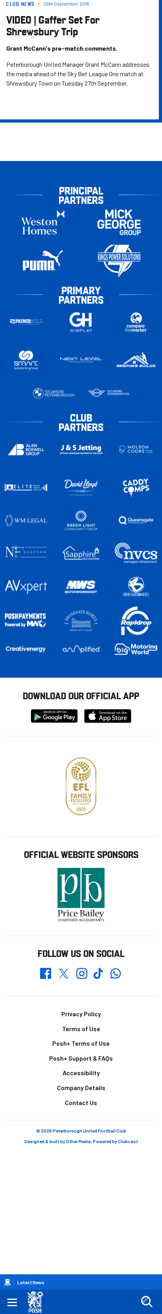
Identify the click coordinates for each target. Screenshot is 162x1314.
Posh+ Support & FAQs (81, 1058)
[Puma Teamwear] (43, 261)
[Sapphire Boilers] (81, 553)
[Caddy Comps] (136, 487)
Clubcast (128, 1141)
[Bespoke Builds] (136, 360)
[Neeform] (26, 553)
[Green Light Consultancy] (81, 520)
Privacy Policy (81, 1013)
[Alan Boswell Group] (26, 450)
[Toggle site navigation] (12, 1302)
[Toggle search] (146, 1302)
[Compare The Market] (136, 322)
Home (7, 1282)
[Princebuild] (26, 322)
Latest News (30, 1282)
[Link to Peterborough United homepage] (38, 1302)
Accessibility (81, 1072)
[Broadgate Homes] (81, 621)
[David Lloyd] (81, 488)
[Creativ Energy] (26, 649)
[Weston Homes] (43, 222)
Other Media (78, 1141)
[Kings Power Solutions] (119, 261)
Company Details (81, 1087)
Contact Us (81, 1102)
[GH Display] (81, 322)
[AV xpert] (26, 587)
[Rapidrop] (136, 620)
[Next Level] (81, 360)
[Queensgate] (136, 520)
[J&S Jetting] (81, 449)
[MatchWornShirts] (81, 587)
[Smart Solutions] (26, 360)
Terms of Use (81, 1028)
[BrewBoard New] (136, 587)
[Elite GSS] (26, 487)
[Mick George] (119, 222)
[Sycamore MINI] (108, 393)
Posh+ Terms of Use (81, 1043)
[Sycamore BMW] (53, 393)
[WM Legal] (26, 520)
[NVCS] (136, 553)
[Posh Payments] (26, 620)
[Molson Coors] (136, 449)
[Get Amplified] (81, 649)
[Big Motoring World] (136, 649)
